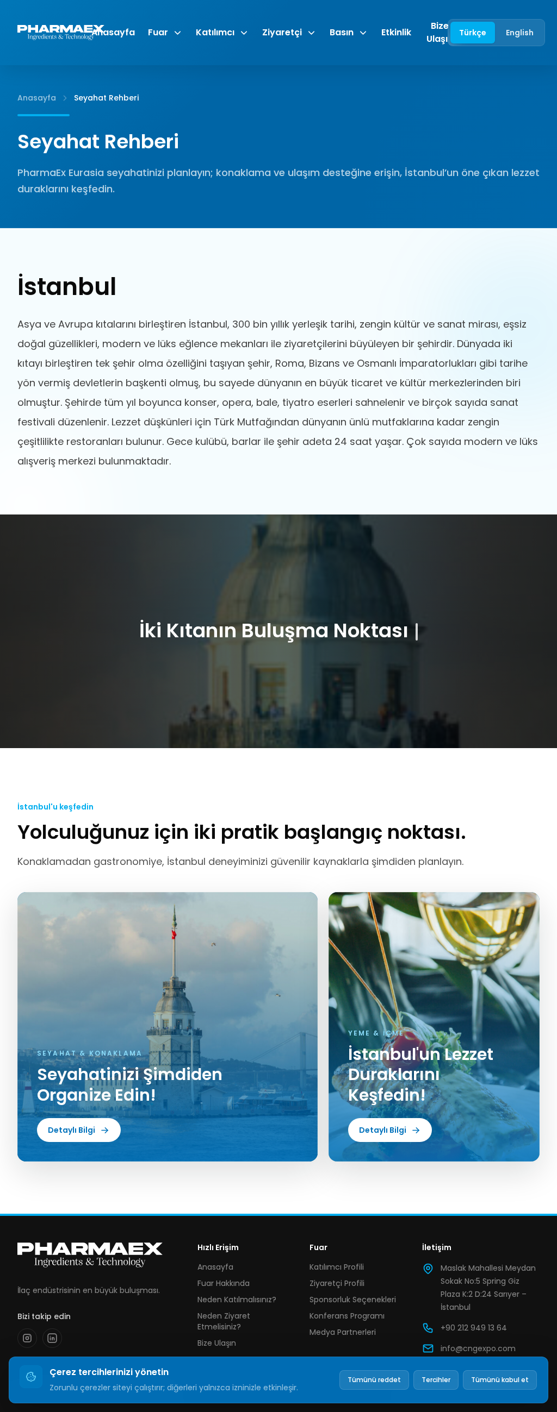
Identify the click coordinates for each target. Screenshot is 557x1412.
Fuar (158, 32)
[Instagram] (27, 1338)
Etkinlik (396, 32)
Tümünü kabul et (500, 1379)
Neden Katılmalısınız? (236, 1299)
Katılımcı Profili (337, 1267)
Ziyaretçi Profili (337, 1283)
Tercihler (436, 1379)
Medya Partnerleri (343, 1332)
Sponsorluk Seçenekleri (353, 1299)
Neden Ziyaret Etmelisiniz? (223, 1321)
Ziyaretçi (282, 32)
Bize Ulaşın (439, 32)
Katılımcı (215, 32)
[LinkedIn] (52, 1338)
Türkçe (472, 32)
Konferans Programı (347, 1315)
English (520, 32)
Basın (342, 32)
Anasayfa (113, 32)
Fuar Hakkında (223, 1283)
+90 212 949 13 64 (474, 1327)
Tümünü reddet (374, 1379)
